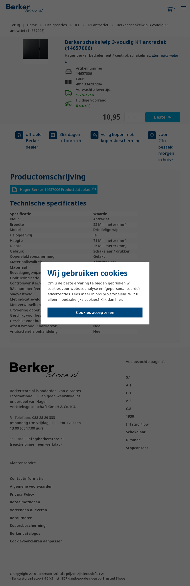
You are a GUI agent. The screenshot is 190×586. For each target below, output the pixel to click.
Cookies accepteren (95, 312)
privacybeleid (114, 294)
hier (118, 299)
